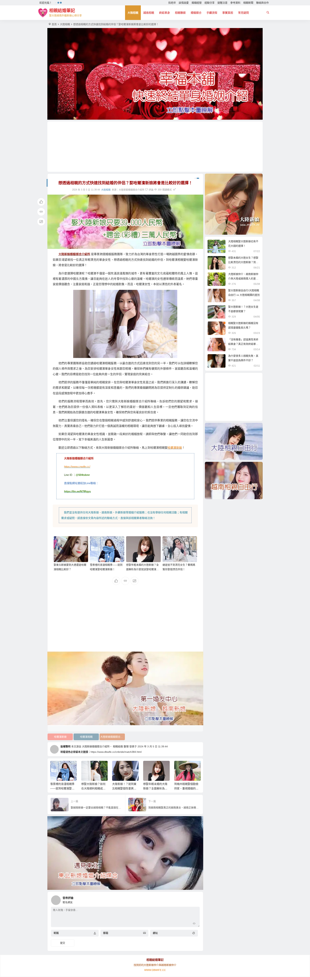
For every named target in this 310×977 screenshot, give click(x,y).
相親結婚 (118, 746)
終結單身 (164, 12)
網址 (155, 933)
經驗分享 (210, 2)
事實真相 (227, 12)
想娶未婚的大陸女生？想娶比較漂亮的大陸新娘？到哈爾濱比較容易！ (243, 262)
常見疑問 (243, 12)
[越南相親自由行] (234, 480)
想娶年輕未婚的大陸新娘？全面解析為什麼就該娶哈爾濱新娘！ (142, 569)
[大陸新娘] (234, 204)
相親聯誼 (180, 12)
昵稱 (56, 933)
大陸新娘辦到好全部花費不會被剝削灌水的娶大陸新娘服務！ (186, 788)
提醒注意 (222, 2)
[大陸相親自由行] (234, 441)
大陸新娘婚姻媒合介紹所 (131, 189)
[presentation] (180, 767)
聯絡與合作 (262, 2)
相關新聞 (248, 2)
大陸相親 (133, 12)
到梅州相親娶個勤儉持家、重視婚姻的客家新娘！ (155, 788)
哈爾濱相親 (86, 736)
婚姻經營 (197, 2)
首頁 (54, 24)
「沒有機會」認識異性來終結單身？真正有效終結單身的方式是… (243, 344)
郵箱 (105, 933)
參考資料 (235, 2)
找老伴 (172, 2)
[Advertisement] (155, 146)
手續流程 (211, 12)
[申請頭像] (196, 899)
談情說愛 (184, 2)
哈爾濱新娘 (60, 736)
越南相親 (148, 12)
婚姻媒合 (196, 12)
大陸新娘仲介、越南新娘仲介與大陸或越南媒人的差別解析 (243, 278)
